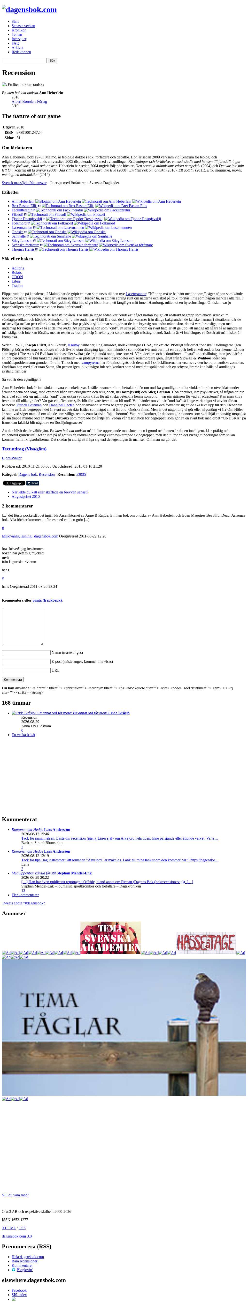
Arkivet (17, 47)
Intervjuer (19, 39)
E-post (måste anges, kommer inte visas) (82, 661)
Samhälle (19, 236)
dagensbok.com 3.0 (17, 1236)
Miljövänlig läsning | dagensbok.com (30, 536)
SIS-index (19, 1295)
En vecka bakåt (23, 735)
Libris (16, 281)
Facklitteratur (22, 210)
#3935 (81, 474)
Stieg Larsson (22, 241)
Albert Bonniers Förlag (29, 101)
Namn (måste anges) (67, 652)
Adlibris (18, 268)
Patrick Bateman (29, 405)
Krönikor (19, 30)
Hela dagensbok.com (28, 1257)
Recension (47, 474)
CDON (17, 277)
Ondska (17, 232)
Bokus (17, 272)
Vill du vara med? (15, 1195)
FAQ (15, 43)
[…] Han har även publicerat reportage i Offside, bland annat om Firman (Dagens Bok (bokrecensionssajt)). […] (107, 882)
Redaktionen (21, 52)
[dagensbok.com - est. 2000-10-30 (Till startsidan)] (29, 9)
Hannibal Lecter (61, 405)
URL (56, 670)
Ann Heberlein (23, 201)
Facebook (19, 1290)
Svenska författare (25, 245)
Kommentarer (22, 1265)
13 (23, 890)
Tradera (17, 285)
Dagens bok (27, 474)
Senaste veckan (23, 26)
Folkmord (19, 223)
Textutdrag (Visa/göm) (24, 448)
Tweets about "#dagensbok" (23, 903)
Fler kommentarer (25, 895)
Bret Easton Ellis (24, 206)
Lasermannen (22, 227)
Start (15, 21)
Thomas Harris (23, 249)
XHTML (9, 1228)
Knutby (73, 345)
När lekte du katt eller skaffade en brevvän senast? (50, 492)
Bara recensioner (24, 1261)
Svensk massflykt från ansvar (24, 183)
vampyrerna (90, 362)
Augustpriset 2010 (26, 496)
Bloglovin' (25, 1270)
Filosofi (17, 214)
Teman (17, 34)
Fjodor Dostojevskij (27, 219)
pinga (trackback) (47, 600)
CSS (22, 1228)
